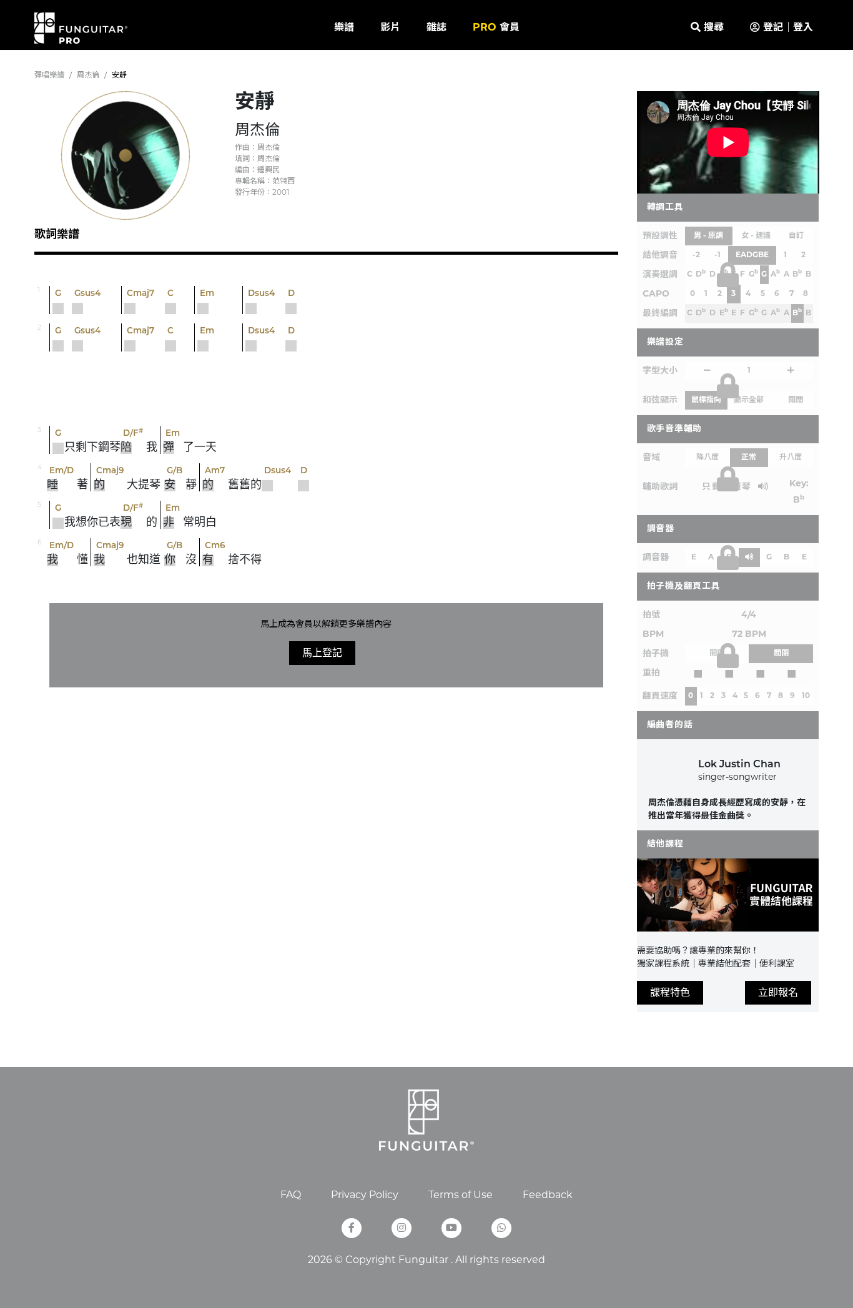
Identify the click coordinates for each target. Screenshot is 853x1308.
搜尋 (712, 28)
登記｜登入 (786, 28)
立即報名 (778, 992)
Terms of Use (460, 1196)
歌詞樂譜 (56, 235)
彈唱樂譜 (49, 75)
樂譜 (344, 28)
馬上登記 (322, 652)
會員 (496, 28)
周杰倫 (88, 75)
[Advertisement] (326, 390)
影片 (390, 28)
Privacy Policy (364, 1196)
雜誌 (436, 28)
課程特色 (670, 992)
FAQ (290, 1196)
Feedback (548, 1196)
